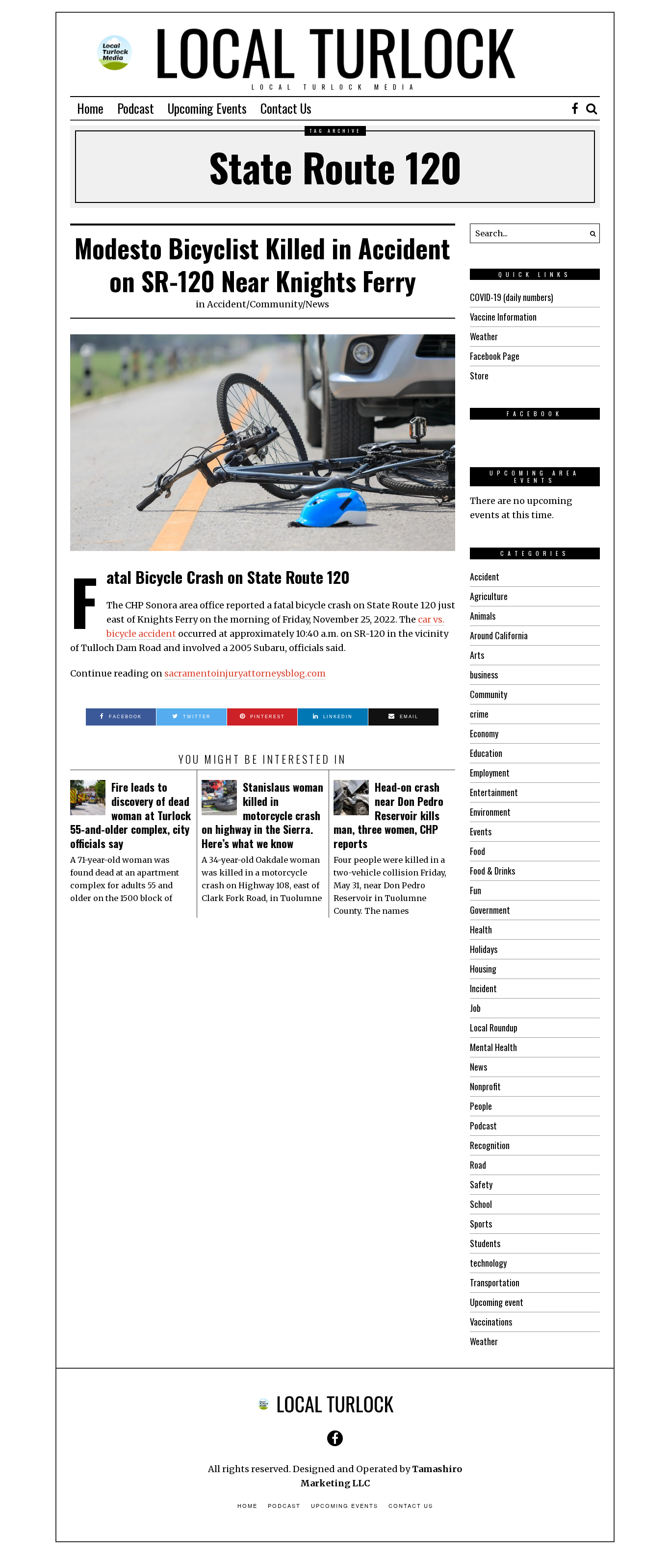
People (481, 1106)
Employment (490, 772)
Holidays (483, 949)
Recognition (490, 1145)
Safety (481, 1184)
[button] (590, 233)
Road (478, 1164)
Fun (475, 890)
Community (276, 304)
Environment (490, 811)
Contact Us (285, 108)
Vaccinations (491, 1321)
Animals (482, 615)
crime (479, 713)
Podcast (135, 108)
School (481, 1204)
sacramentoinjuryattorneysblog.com (245, 673)
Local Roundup (493, 1027)
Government (490, 909)
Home (90, 108)
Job (475, 1008)
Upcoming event (496, 1302)
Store (479, 375)
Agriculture (489, 596)
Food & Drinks (492, 870)
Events (480, 831)
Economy (484, 733)
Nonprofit (485, 1086)
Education (486, 753)
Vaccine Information (503, 316)
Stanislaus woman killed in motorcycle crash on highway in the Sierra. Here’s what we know (262, 815)
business (484, 674)
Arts (477, 655)
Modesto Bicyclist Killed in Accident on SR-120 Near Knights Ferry (262, 264)
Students (485, 1243)
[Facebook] (575, 108)
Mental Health (493, 1047)
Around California (499, 635)
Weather (484, 336)
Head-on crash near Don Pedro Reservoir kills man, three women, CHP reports (388, 815)
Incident (483, 988)
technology (488, 1262)
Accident (226, 304)
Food (477, 851)
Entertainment (494, 792)
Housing (483, 968)
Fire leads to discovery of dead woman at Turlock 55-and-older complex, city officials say (130, 815)
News (317, 304)
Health (481, 929)
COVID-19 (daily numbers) (511, 297)
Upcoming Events (207, 108)
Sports (481, 1223)
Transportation (494, 1282)
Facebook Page (494, 356)
